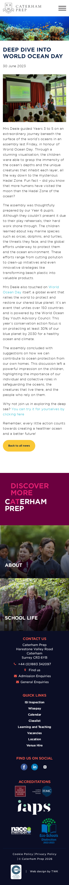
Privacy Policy (46, 854)
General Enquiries (35, 682)
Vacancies (34, 733)
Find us (34, 670)
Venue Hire (34, 745)
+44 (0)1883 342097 (34, 664)
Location (34, 739)
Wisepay (34, 708)
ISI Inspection (34, 702)
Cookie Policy (23, 854)
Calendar (34, 714)
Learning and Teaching (34, 727)
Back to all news (19, 445)
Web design (38, 871)
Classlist (35, 721)
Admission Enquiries (34, 676)
